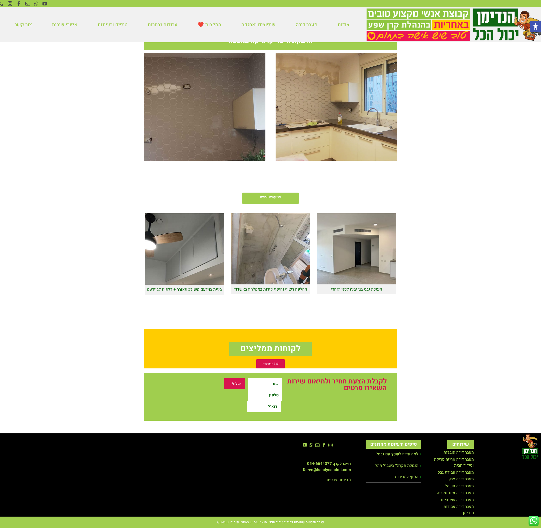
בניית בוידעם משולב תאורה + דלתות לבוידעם (184, 248)
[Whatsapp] (311, 445)
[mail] (27, 3)
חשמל (450, 486)
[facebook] (18, 3)
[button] (535, 26)
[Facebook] (324, 445)
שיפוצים (448, 500)
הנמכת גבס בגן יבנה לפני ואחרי (356, 248)
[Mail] (317, 445)
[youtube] (44, 3)
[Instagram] (330, 445)
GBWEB (223, 522)
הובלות (449, 452)
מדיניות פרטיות (338, 480)
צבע (451, 479)
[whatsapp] (36, 3)
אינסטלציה (446, 493)
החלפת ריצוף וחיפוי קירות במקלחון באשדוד (270, 248)
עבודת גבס (446, 472)
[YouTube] (305, 445)
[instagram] (10, 3)
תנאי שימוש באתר (254, 522)
